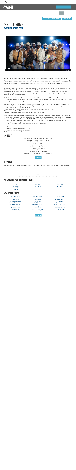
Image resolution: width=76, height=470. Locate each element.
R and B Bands (15, 186)
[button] (19, 176)
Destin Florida (15, 206)
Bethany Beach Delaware (37, 204)
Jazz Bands (15, 184)
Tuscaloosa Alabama (59, 196)
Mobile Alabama (37, 198)
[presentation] (37, 174)
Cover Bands (60, 188)
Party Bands (15, 188)
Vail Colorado (60, 201)
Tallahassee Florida (15, 207)
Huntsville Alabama (15, 198)
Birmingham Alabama (37, 196)
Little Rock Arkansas (59, 199)
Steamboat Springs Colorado (15, 203)
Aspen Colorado (37, 201)
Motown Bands (60, 184)
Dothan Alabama (60, 198)
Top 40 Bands (60, 183)
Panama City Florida (37, 206)
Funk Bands (37, 188)
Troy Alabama (38, 199)
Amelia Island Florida (15, 211)
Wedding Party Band (14, 28)
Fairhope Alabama (15, 199)
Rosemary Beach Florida (60, 207)
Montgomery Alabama (15, 196)
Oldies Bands (38, 186)
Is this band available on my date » (52, 18)
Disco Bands (37, 183)
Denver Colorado (60, 203)
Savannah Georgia (60, 211)
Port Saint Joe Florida (60, 209)
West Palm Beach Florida (37, 209)
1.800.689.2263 (10, 1)
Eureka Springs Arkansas (15, 201)
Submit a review (66, 18)
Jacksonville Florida (37, 207)
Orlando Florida (15, 209)
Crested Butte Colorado (37, 203)
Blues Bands (37, 184)
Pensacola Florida (60, 206)
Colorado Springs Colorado (15, 204)
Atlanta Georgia (37, 211)
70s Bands (15, 183)
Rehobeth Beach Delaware (60, 204)
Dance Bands (60, 186)
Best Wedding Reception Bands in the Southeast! (61, 1)
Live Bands (15, 189)
